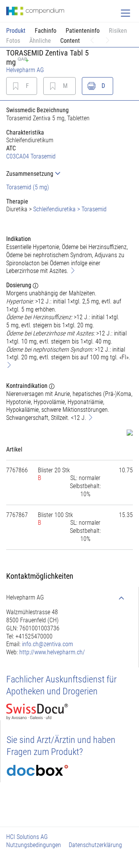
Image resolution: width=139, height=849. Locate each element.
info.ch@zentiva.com (47, 644)
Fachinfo (45, 30)
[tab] (69, 173)
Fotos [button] (13, 40)
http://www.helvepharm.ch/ (52, 652)
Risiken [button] (118, 30)
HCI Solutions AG (27, 837)
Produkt (15, 30)
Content (70, 40)
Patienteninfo (83, 30)
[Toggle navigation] (125, 13)
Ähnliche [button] (40, 40)
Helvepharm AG (25, 70)
